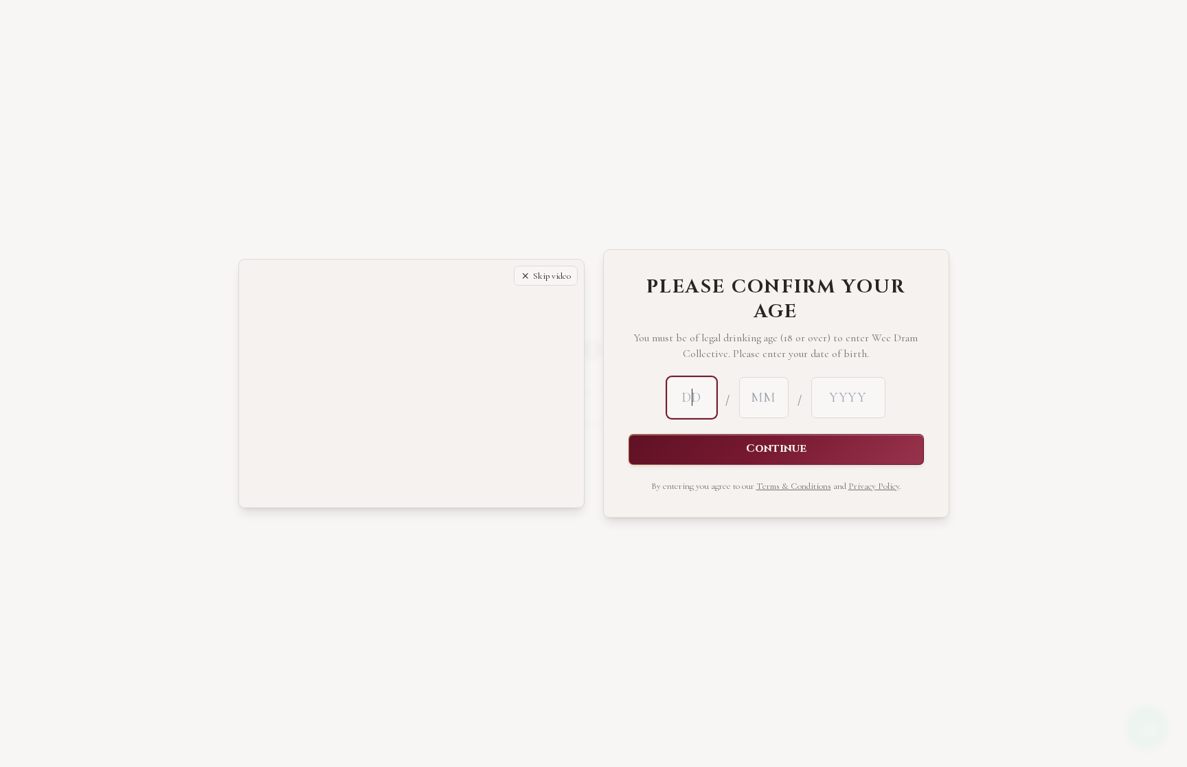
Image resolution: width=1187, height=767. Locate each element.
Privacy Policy (873, 486)
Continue (776, 449)
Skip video (552, 276)
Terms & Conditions (793, 486)
